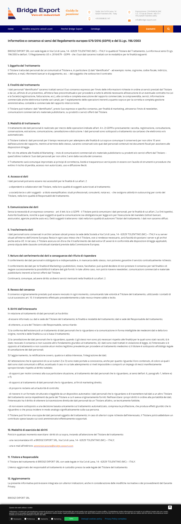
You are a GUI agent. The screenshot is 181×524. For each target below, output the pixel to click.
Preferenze (31, 519)
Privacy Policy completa (115, 518)
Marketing (57, 519)
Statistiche (44, 519)
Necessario (17, 519)
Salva (71, 519)
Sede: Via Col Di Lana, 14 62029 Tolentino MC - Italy (106, 12)
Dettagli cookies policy (91, 518)
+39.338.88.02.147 (102, 18)
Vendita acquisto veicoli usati (37, 29)
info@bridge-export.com (145, 20)
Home (11, 29)
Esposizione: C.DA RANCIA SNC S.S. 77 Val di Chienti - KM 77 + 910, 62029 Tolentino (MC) (148, 13)
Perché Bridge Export (71, 29)
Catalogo (95, 29)
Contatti (150, 29)
